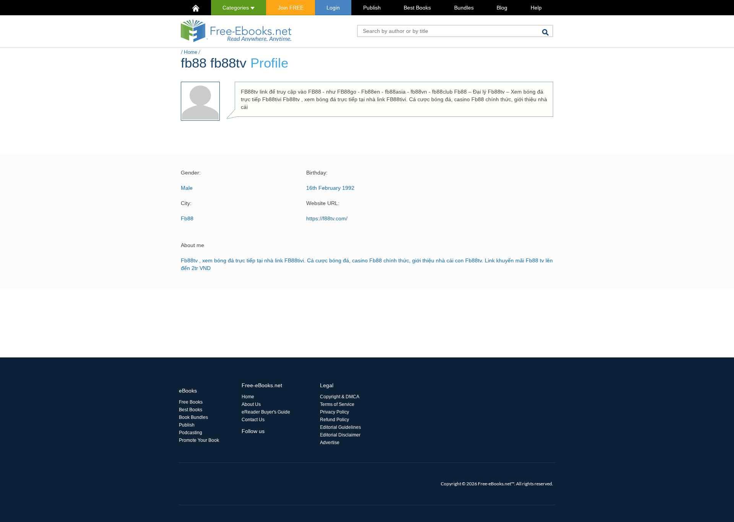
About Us (251, 404)
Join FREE (291, 8)
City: (186, 203)
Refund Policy (334, 419)
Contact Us (253, 419)
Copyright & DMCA (339, 396)
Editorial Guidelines (340, 427)
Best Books (417, 8)
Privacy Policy (334, 412)
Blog (502, 8)
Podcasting (190, 432)
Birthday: (317, 173)
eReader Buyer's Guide (266, 412)
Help (536, 8)
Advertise (329, 442)
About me (192, 245)
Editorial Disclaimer (340, 435)
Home (190, 52)
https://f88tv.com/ (327, 218)
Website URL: (322, 203)
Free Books (191, 402)
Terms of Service (337, 404)
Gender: (191, 173)
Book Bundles (193, 417)
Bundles (464, 8)
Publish (372, 8)
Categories (236, 8)
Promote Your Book (199, 440)
